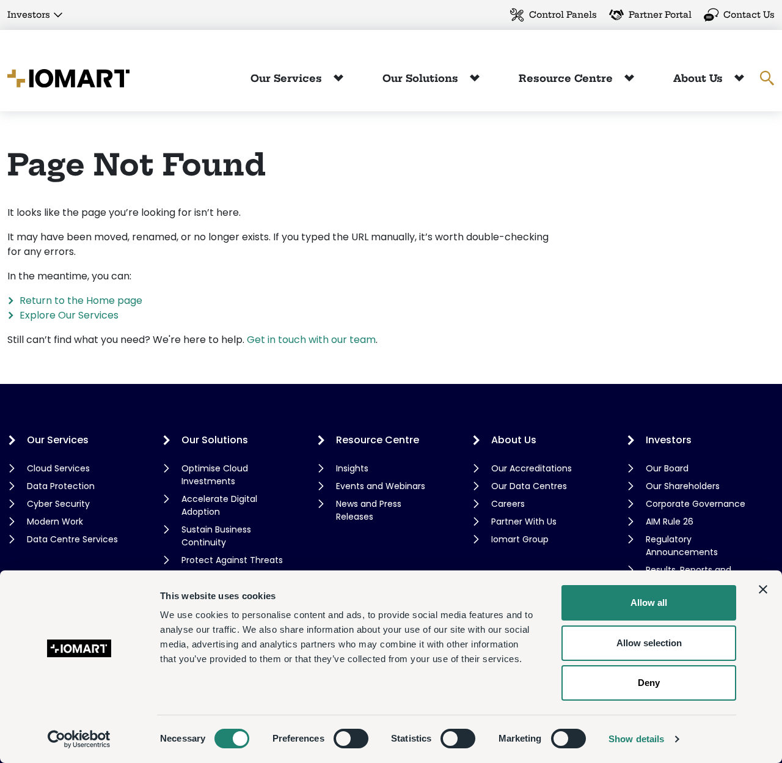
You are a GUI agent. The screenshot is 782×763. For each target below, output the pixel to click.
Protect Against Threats (232, 560)
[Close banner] (763, 589)
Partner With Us (524, 521)
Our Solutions (421, 78)
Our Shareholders (683, 486)
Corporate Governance (695, 504)
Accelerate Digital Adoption (219, 505)
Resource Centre (567, 78)
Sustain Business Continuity (216, 535)
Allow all (648, 602)
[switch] (351, 738)
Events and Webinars (380, 486)
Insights (352, 468)
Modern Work (55, 521)
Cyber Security (58, 504)
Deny (649, 682)
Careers (508, 504)
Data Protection (61, 486)
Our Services (287, 78)
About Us (699, 78)
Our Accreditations (531, 468)
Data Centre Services (72, 539)
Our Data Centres (529, 486)
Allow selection (649, 643)
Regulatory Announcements (682, 545)
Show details (636, 739)
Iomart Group (520, 539)
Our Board (667, 468)
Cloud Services (58, 468)
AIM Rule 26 (669, 521)
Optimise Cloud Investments (214, 474)
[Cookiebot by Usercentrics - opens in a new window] (79, 739)
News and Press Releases (368, 510)
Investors (28, 14)
